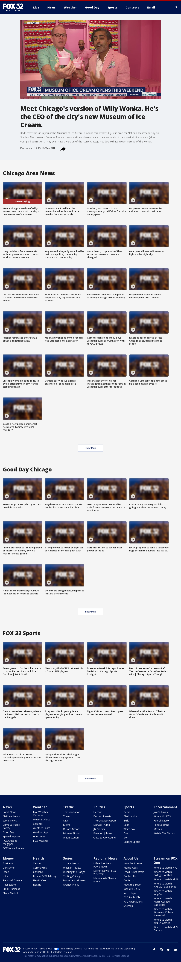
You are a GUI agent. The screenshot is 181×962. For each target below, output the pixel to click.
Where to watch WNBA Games (163, 921)
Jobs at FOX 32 (132, 889)
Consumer (9, 867)
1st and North (71, 863)
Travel (66, 816)
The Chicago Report (104, 820)
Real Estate (9, 884)
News (7, 807)
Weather (40, 807)
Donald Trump (101, 824)
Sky (125, 837)
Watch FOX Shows (164, 833)
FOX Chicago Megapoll (10, 842)
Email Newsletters (134, 872)
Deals (6, 872)
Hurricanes (39, 836)
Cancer (37, 863)
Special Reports (12, 836)
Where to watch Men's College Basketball (163, 901)
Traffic (68, 807)
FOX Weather (40, 840)
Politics (99, 807)
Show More (90, 448)
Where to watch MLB (166, 879)
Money (8, 858)
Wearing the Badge (74, 872)
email (175, 950)
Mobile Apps (131, 867)
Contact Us (130, 876)
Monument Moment (74, 880)
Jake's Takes (161, 812)
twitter (168, 950)
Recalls (37, 884)
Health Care (39, 880)
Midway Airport (71, 833)
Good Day (8, 832)
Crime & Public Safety (11, 826)
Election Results (102, 816)
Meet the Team (132, 884)
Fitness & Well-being (44, 876)
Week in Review (72, 867)
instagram (161, 950)
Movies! (158, 829)
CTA (65, 820)
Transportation (71, 812)
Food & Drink (161, 824)
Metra (66, 824)
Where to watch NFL (165, 867)
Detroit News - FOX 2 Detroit (104, 872)
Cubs (126, 824)
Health (38, 858)
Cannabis (38, 872)
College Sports (132, 841)
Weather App (40, 832)
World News (10, 820)
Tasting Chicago (72, 876)
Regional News (105, 858)
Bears (127, 812)
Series (68, 858)
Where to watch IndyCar (163, 892)
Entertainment (165, 807)
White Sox (129, 829)
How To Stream (133, 863)
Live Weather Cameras (40, 813)
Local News (9, 812)
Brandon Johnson (103, 833)
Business (8, 863)
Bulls (126, 820)
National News (11, 816)
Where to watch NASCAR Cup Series (165, 885)
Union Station (71, 837)
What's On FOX (162, 816)
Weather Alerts (41, 819)
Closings (38, 823)
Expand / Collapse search (176, 7)
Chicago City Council (104, 837)
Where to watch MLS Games (166, 928)
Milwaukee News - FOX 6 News (103, 865)
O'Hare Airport (71, 829)
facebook (154, 950)
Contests (129, 880)
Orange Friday (71, 884)
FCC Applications (133, 901)
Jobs (5, 876)
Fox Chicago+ (161, 820)
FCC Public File (132, 897)
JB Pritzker (99, 829)
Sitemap (128, 905)
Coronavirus (40, 867)
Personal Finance (12, 880)
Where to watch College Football (163, 873)
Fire (126, 833)
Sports (129, 807)
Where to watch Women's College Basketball (164, 912)
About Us (131, 858)
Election (97, 812)
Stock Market (10, 893)
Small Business (11, 889)
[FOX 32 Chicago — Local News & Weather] (14, 7)
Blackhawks (130, 816)
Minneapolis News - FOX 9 (104, 880)
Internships (130, 893)
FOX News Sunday (13, 848)
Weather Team (41, 828)
